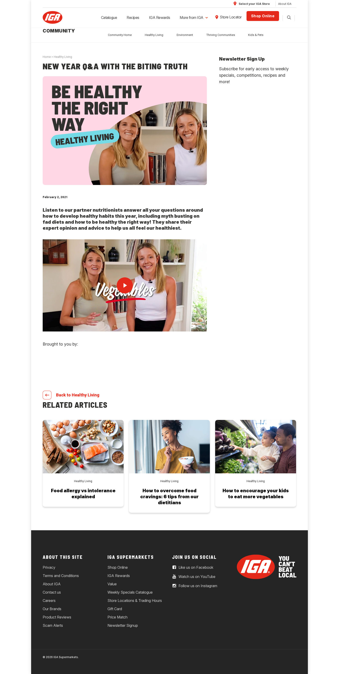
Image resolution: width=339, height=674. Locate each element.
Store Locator (231, 17)
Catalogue (109, 17)
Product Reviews (57, 617)
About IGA (284, 4)
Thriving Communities (220, 35)
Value (112, 584)
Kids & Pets (255, 35)
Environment (185, 35)
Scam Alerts (53, 625)
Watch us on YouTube (196, 576)
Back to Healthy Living (77, 395)
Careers (49, 600)
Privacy (49, 567)
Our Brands (52, 609)
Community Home (120, 35)
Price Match (117, 617)
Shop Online (263, 16)
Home (47, 57)
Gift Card (114, 609)
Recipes (133, 17)
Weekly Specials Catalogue (130, 592)
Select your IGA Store (254, 4)
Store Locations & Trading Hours (134, 600)
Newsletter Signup (122, 625)
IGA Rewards (159, 17)
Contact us (52, 592)
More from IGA (191, 17)
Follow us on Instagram (197, 585)
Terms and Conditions (61, 575)
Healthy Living (154, 35)
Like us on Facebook (195, 567)
